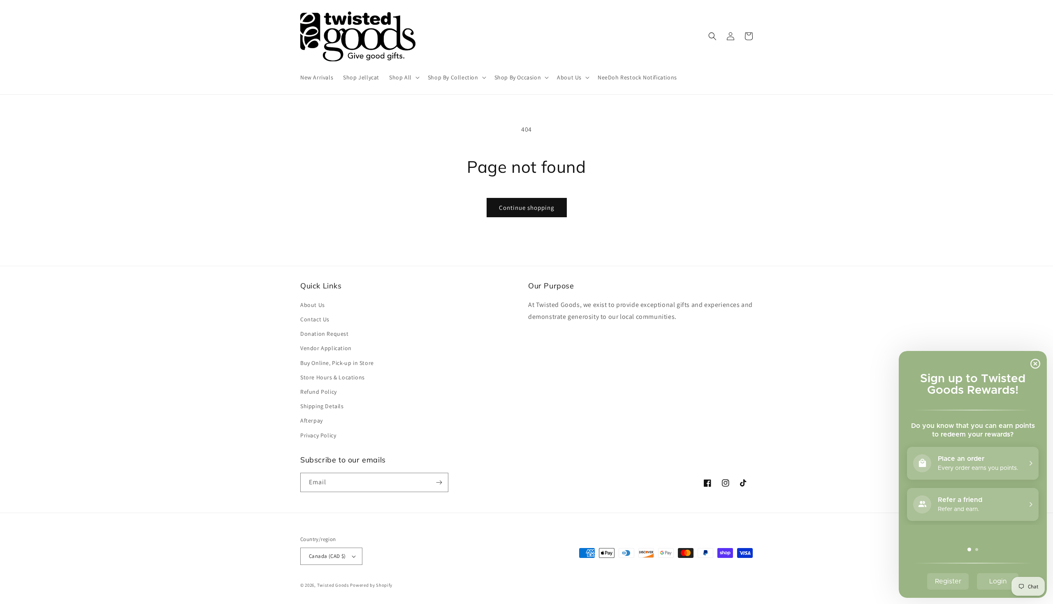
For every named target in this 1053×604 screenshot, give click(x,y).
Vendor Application (326, 348)
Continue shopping (526, 207)
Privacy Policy (318, 435)
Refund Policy (318, 391)
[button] (403, 77)
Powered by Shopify (371, 585)
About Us (312, 305)
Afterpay (311, 420)
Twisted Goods (333, 585)
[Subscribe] (439, 482)
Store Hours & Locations (332, 377)
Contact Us (314, 319)
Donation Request (324, 333)
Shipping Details (322, 406)
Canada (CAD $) (327, 556)
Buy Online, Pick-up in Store (337, 363)
